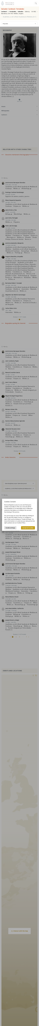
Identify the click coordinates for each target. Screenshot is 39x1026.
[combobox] (19, 23)
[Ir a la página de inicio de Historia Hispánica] (9, 3)
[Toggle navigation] (36, 3)
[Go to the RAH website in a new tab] (2, 3)
